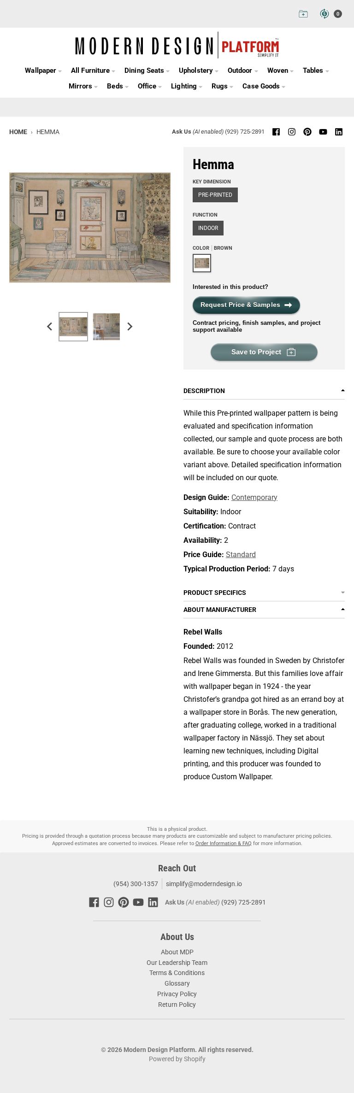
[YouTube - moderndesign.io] (323, 132)
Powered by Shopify (177, 1059)
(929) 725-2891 (245, 131)
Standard (241, 554)
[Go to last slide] (50, 326)
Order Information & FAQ (223, 843)
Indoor (208, 228)
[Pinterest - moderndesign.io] (307, 132)
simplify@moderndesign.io (204, 883)
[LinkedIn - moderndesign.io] (339, 132)
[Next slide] (129, 326)
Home (18, 131)
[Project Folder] (303, 14)
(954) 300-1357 (135, 883)
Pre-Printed (215, 195)
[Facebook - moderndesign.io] (276, 132)
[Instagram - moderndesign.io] (292, 132)
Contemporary (254, 497)
